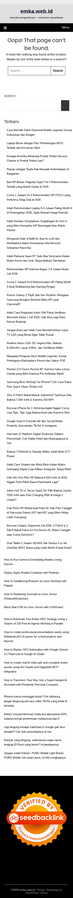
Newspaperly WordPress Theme (43, 891)
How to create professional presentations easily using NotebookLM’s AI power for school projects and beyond (36, 636)
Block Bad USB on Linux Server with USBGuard (33, 607)
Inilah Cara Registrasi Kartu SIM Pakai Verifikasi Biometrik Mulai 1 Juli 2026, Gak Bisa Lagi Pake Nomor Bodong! (36, 317)
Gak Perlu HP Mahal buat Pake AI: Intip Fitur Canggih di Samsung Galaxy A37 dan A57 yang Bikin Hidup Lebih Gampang (39, 512)
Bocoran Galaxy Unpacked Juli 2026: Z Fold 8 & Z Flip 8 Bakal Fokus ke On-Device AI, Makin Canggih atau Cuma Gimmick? (38, 530)
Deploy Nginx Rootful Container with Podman (31, 572)
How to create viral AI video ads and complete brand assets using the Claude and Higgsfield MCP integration (35, 667)
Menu (65, 27)
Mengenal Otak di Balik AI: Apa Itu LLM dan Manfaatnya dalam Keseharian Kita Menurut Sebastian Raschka (33, 243)
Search (10, 96)
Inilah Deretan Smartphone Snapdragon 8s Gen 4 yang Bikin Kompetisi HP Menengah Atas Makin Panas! (37, 226)
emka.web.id (36, 11)
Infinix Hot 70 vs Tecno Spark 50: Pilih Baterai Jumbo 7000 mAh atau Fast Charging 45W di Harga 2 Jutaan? (39, 495)
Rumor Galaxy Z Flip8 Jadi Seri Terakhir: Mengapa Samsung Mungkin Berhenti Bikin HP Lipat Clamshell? (38, 299)
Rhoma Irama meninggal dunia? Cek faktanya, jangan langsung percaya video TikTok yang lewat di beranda (35, 701)
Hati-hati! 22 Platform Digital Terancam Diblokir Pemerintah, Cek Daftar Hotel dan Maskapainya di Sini (37, 438)
